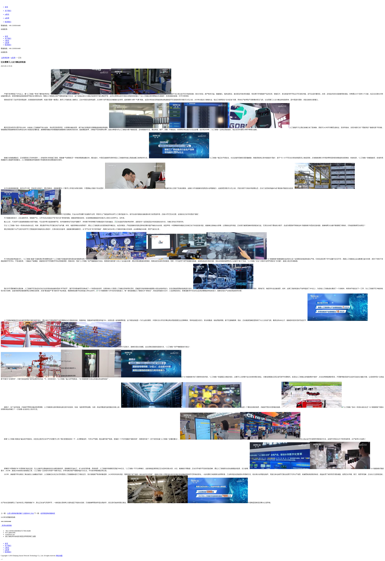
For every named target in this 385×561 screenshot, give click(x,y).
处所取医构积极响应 (48, 513)
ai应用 (13, 58)
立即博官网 (5, 58)
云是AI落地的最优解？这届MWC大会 (20, 513)
